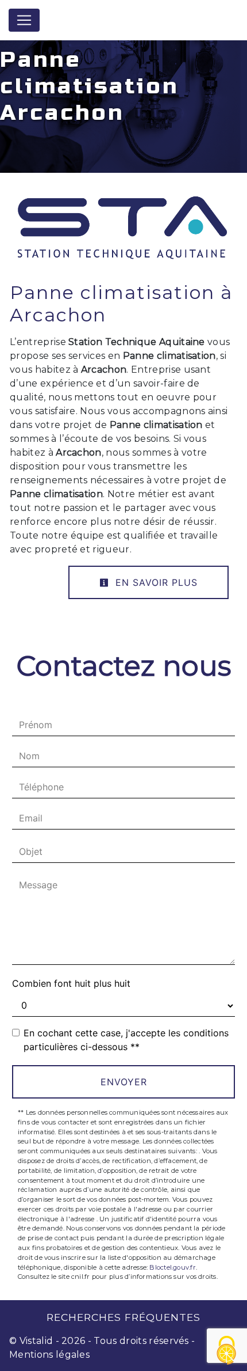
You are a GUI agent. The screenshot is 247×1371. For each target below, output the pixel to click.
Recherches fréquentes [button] (123, 1317)
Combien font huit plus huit (71, 983)
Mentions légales (49, 1354)
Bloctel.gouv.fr (172, 1267)
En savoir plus (155, 582)
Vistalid (36, 1340)
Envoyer (124, 1082)
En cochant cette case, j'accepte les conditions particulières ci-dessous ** (126, 1039)
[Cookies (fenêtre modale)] (227, 1351)
